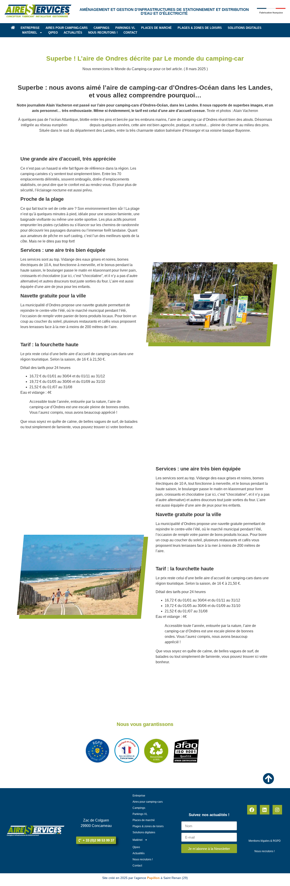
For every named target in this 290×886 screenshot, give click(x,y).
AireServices (78, 125)
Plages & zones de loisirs (200, 28)
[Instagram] (277, 809)
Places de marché (156, 28)
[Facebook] (252, 809)
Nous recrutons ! (103, 32)
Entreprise (30, 28)
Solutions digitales (244, 28)
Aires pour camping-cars (67, 28)
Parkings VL (125, 28)
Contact (130, 32)
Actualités (73, 32)
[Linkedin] (264, 809)
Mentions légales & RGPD (265, 840)
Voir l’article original (36, 436)
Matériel (29, 32)
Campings (101, 28)
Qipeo (53, 32)
